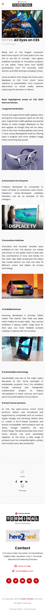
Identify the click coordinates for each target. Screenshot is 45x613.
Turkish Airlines (26, 599)
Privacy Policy (15, 609)
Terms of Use (29, 609)
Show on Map (24, 566)
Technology (9, 44)
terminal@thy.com (24, 571)
